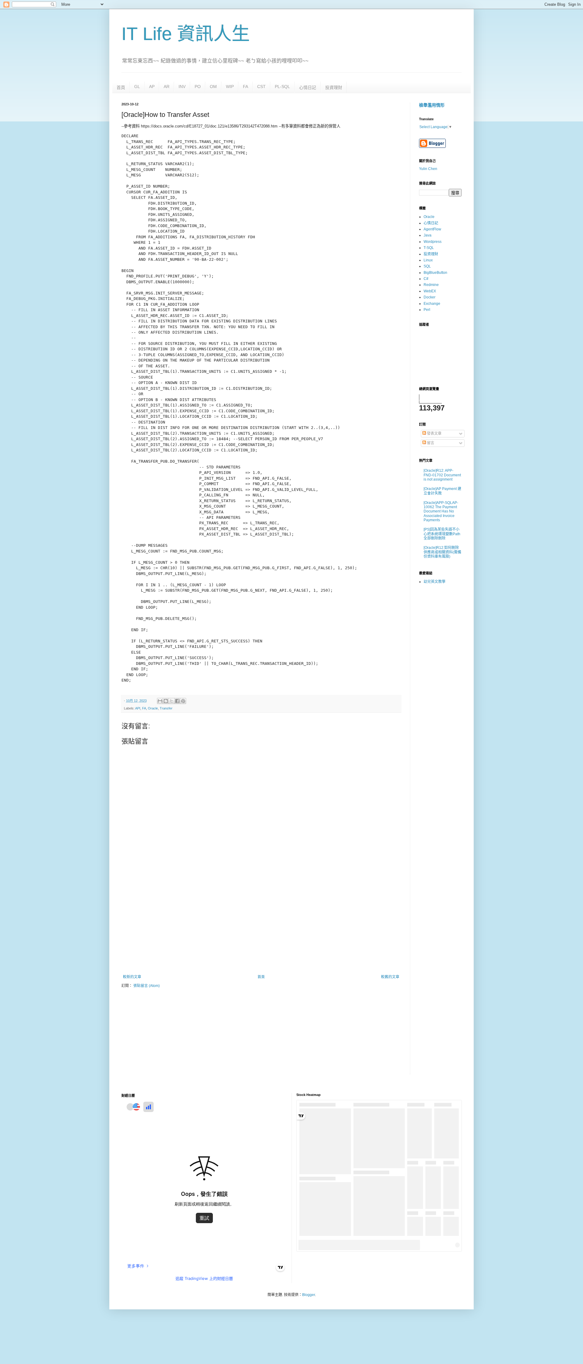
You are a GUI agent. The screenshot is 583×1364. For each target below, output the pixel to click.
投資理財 (333, 87)
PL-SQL (282, 86)
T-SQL (429, 248)
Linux (428, 260)
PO (198, 86)
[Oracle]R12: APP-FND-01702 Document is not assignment (442, 474)
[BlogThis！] (166, 701)
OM (213, 86)
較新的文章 (132, 977)
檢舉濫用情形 (432, 105)
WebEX (430, 291)
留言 (430, 443)
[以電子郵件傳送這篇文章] (160, 701)
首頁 (121, 87)
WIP (230, 86)
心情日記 (307, 87)
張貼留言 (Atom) (146, 986)
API (137, 708)
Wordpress (433, 242)
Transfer (166, 708)
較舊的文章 (390, 977)
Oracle (153, 708)
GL (137, 86)
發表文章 (434, 433)
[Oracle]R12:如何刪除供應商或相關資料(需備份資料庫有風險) (442, 552)
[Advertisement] (261, 924)
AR (166, 86)
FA (245, 86)
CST (261, 86)
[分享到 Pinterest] (183, 701)
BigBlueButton (435, 272)
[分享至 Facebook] (177, 701)
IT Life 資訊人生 (185, 34)
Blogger (308, 1295)
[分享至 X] (172, 701)
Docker (429, 297)
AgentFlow (432, 229)
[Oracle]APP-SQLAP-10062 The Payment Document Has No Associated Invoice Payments (441, 511)
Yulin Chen (428, 169)
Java (427, 235)
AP (152, 86)
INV (182, 86)
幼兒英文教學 (434, 582)
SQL (427, 266)
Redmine (431, 285)
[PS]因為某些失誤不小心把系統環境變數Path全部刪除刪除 (442, 533)
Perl (427, 310)
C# (426, 279)
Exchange (432, 303)
